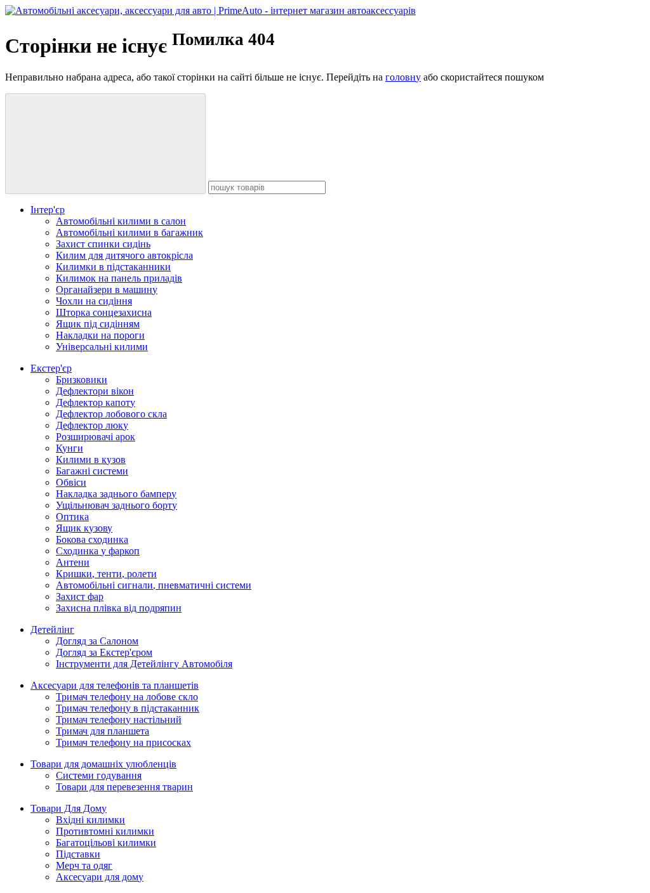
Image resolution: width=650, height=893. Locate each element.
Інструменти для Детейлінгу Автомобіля (144, 663)
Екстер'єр (51, 368)
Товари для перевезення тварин (124, 786)
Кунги (69, 448)
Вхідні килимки (90, 819)
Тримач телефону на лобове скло (127, 696)
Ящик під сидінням (98, 323)
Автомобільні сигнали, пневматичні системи (153, 585)
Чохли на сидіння (94, 301)
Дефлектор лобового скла (111, 413)
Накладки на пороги (100, 335)
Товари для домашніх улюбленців (103, 764)
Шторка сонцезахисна (104, 312)
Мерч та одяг (84, 865)
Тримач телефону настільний (119, 719)
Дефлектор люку (92, 425)
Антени (73, 562)
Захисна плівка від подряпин (119, 608)
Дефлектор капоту (95, 402)
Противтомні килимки (105, 831)
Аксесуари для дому (99, 876)
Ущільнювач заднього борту (116, 505)
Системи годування (99, 775)
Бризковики (81, 379)
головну (403, 77)
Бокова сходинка (92, 539)
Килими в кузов (91, 459)
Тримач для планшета (102, 731)
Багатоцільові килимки (106, 842)
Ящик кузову (84, 528)
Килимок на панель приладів (119, 278)
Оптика (72, 516)
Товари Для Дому (68, 808)
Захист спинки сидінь (103, 243)
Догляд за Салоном (97, 641)
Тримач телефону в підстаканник (127, 708)
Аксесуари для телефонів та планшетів (114, 685)
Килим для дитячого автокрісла (124, 255)
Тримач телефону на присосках (123, 742)
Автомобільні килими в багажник (129, 232)
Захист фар (79, 596)
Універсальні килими (102, 346)
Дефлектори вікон (95, 391)
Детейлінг (52, 629)
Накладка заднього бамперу (116, 493)
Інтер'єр (47, 209)
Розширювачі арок (95, 436)
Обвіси (71, 482)
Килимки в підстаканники (113, 266)
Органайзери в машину (106, 289)
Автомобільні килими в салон (121, 221)
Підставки (78, 854)
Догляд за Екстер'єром (104, 652)
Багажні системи (92, 471)
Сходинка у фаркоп (98, 550)
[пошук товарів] (105, 143)
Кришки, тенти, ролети (106, 573)
